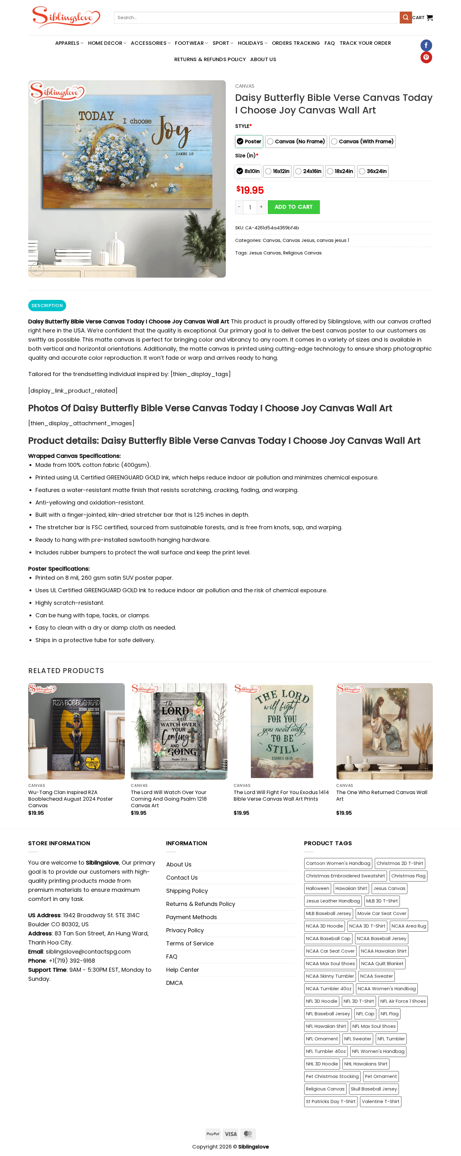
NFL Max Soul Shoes (374, 1026)
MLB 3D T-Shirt (382, 901)
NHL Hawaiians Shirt (366, 1064)
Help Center (182, 970)
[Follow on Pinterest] (426, 57)
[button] (422, 17)
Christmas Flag (408, 876)
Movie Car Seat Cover (382, 913)
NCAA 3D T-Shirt (367, 926)
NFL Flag (390, 1014)
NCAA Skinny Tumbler (330, 976)
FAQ (330, 43)
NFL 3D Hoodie (321, 1001)
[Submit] (406, 18)
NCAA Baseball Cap (328, 938)
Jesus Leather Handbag (333, 901)
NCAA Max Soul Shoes (330, 963)
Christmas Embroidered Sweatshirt (345, 876)
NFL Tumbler (391, 1039)
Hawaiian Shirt (351, 888)
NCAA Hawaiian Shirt (384, 951)
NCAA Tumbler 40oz (329, 989)
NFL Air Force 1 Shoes (403, 1001)
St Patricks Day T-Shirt (331, 1101)
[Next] (432, 755)
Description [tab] (47, 305)
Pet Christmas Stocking (332, 1076)
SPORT (221, 43)
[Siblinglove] (66, 17)
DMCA (174, 983)
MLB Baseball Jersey (328, 913)
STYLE (243, 126)
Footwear (189, 43)
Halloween (317, 888)
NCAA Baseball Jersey (381, 938)
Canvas (244, 86)
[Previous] (28, 755)
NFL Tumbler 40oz (326, 1051)
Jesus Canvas (265, 253)
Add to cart (294, 207)
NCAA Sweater (376, 976)
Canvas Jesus (299, 240)
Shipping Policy (187, 891)
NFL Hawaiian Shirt (326, 1026)
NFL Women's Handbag (378, 1051)
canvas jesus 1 (333, 240)
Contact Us (182, 877)
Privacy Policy (185, 930)
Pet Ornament (381, 1076)
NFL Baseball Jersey (328, 1014)
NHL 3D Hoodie (322, 1064)
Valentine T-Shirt (381, 1101)
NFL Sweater (357, 1039)
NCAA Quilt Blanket (382, 963)
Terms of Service (190, 943)
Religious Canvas (302, 253)
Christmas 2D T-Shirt (400, 863)
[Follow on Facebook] (426, 45)
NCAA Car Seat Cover (330, 951)
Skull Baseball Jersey (374, 1089)
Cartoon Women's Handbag (338, 863)
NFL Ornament (322, 1039)
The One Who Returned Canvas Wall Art (381, 795)
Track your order (365, 43)
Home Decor (105, 43)
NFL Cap (365, 1014)
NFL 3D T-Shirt (359, 1001)
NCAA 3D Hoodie (324, 926)
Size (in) (246, 155)
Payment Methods (191, 917)
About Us (263, 59)
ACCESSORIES (149, 43)
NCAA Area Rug (409, 926)
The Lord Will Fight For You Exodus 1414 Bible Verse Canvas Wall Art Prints (281, 795)
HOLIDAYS (250, 43)
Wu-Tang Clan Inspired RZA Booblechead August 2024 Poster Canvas (70, 799)
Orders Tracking (296, 43)
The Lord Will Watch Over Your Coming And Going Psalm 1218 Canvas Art (169, 799)
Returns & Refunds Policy (210, 59)
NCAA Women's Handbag (387, 989)
